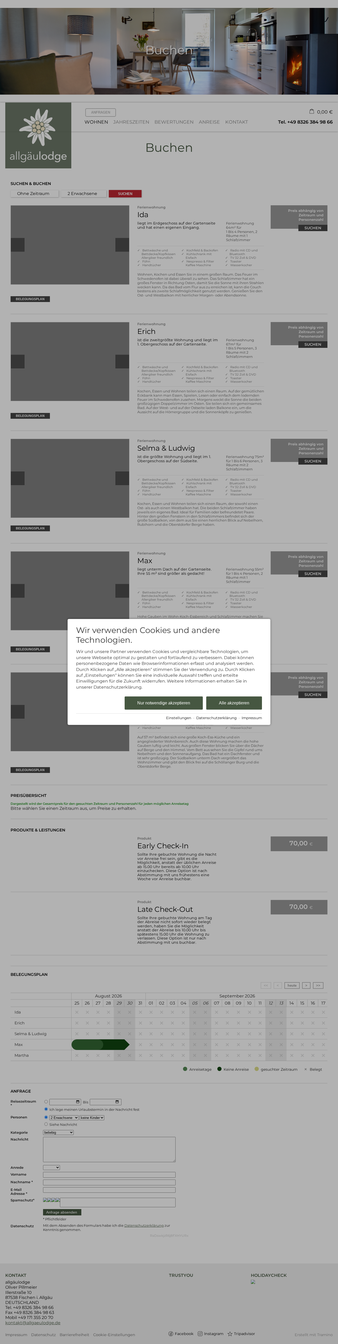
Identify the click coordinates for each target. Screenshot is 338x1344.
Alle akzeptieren (234, 703)
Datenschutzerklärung (216, 718)
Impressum (252, 718)
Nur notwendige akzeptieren (163, 703)
